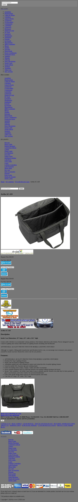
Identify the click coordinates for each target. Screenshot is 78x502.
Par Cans (7, 170)
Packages (7, 49)
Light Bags (8, 160)
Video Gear (8, 70)
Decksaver (8, 29)
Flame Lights (8, 151)
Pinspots (7, 173)
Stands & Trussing (10, 177)
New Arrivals (9, 71)
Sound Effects (9, 65)
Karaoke (7, 39)
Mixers (7, 46)
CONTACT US (5, 424)
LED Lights (8, 161)
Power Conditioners (11, 53)
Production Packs (10, 54)
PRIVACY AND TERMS (65, 425)
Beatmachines (9, 13)
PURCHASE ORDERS (29, 425)
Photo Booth (8, 51)
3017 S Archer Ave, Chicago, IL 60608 (13, 417)
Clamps (7, 149)
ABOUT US (5, 425)
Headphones (8, 36)
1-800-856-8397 (64, 417)
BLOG (3, 427)
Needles (7, 48)
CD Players (8, 20)
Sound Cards (8, 63)
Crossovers (8, 27)
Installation (8, 37)
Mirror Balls (8, 168)
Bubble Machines (10, 146)
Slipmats (7, 58)
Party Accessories (10, 172)
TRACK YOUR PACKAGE (44, 424)
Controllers (8, 25)
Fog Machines (9, 153)
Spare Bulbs (12, 475)
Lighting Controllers (11, 165)
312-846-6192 (35, 417)
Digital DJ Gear (9, 30)
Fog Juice (7, 154)
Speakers (7, 66)
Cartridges (8, 17)
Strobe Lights (9, 178)
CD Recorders (9, 22)
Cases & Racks (9, 18)
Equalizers (8, 34)
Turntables (8, 68)
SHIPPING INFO (15, 425)
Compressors (8, 24)
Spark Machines (13, 477)
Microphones (8, 42)
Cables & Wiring (10, 15)
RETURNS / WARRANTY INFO (64, 424)
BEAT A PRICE (17, 424)
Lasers (6, 163)
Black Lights (8, 144)
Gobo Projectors (13, 455)
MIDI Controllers (10, 44)
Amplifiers (8, 12)
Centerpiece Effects (10, 148)
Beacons (7, 142)
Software (7, 59)
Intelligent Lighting (10, 158)
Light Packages (9, 166)
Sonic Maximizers (10, 61)
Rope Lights (8, 175)
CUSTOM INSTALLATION (47, 425)
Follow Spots (9, 156)
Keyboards (8, 41)
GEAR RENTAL (28, 424)
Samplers (7, 56)
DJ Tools (7, 32)
